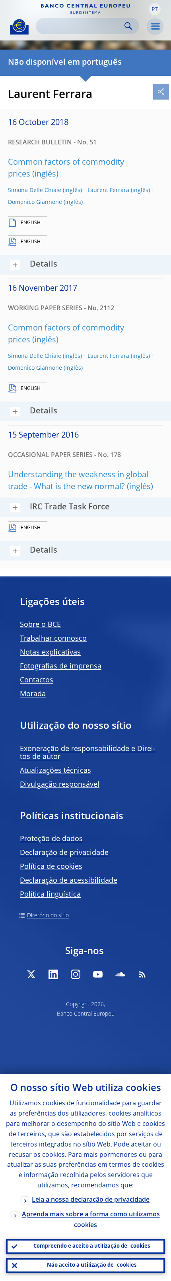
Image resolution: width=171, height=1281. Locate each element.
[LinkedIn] (53, 974)
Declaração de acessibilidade (68, 880)
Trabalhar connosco (53, 638)
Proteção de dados (51, 839)
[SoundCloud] (120, 974)
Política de (51, 866)
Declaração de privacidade (64, 853)
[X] (31, 974)
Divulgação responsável (59, 784)
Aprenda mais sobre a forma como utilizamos (91, 1220)
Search (128, 26)
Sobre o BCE (40, 624)
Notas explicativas (50, 652)
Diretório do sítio (48, 915)
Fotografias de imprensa (60, 666)
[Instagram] (75, 974)
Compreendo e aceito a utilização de (91, 1246)
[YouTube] (97, 974)
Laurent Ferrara (108, 190)
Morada (33, 694)
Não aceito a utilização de (91, 1265)
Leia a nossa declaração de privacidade (91, 1200)
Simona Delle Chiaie (34, 190)
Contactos (36, 680)
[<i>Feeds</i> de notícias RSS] (142, 974)
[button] (155, 9)
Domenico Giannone (35, 202)
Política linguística (50, 894)
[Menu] (155, 26)
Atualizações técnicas (55, 770)
